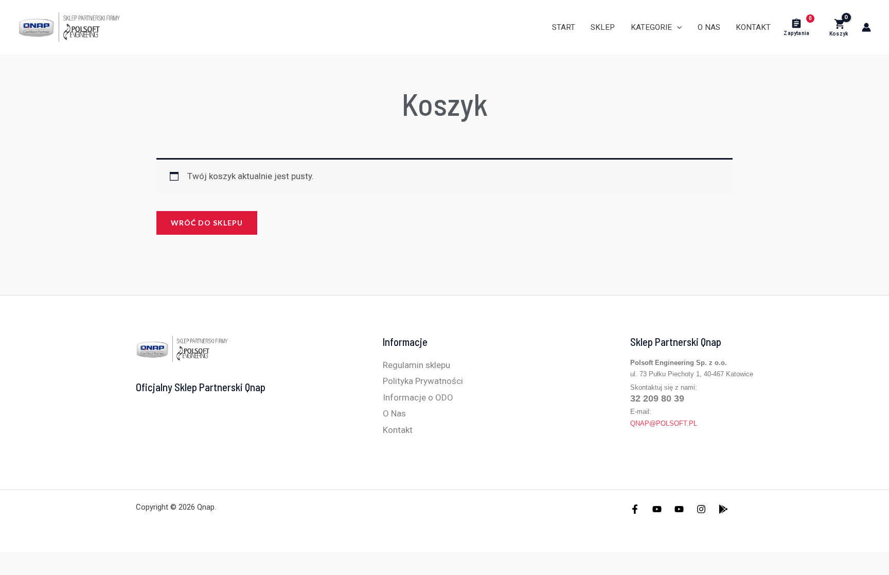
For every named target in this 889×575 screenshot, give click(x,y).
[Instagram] (701, 509)
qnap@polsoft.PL (663, 423)
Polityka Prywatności (423, 381)
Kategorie (651, 27)
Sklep (603, 27)
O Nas (709, 27)
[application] (677, 27)
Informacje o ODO (418, 397)
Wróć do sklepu (207, 222)
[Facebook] (634, 509)
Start (563, 27)
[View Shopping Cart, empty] (838, 27)
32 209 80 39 (657, 398)
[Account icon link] (866, 27)
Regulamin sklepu (416, 365)
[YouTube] (657, 509)
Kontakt (753, 27)
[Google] (723, 509)
